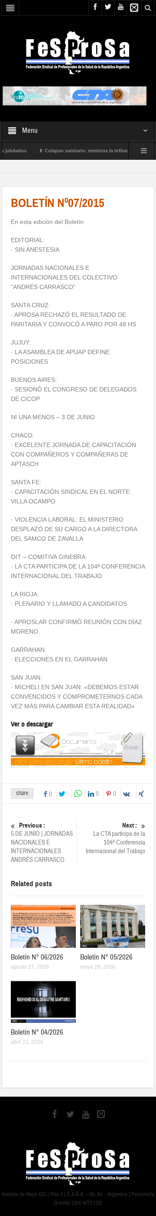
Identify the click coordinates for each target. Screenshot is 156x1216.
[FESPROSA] (78, 52)
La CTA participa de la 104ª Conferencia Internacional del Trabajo (115, 838)
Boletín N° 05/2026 (106, 957)
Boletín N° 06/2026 (37, 957)
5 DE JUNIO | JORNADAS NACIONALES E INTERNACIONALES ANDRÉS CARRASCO (42, 843)
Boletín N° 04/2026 (37, 1032)
